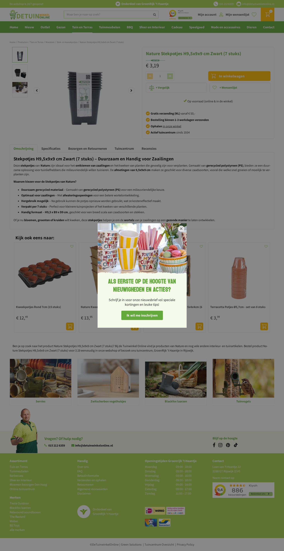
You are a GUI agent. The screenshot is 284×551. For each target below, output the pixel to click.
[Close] (181, 229)
